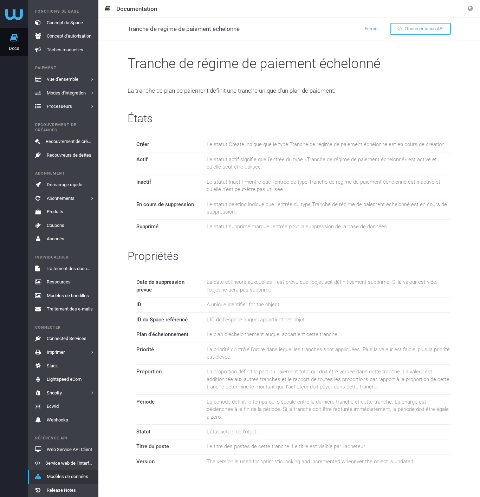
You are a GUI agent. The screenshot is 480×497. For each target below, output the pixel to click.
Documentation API (424, 28)
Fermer (372, 28)
